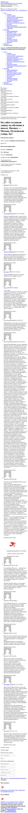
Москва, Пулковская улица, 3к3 (9, 10)
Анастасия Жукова (9, 252)
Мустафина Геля (8, 684)
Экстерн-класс (11, 36)
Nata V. (5, 287)
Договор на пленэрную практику (15, 22)
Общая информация (12, 31)
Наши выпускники (12, 25)
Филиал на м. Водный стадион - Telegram (12, 803)
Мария (5, 185)
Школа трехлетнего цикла (14, 35)
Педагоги (9, 24)
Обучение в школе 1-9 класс (14, 34)
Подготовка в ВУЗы (12, 41)
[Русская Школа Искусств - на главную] (11, 3)
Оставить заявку (8, 45)
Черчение (9, 38)
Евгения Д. (7, 272)
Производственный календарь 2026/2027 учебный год (15, 20)
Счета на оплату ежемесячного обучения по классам (15, 18)
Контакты (6, 43)
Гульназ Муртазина (9, 213)
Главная (3, 47)
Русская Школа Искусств (7, 791)
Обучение (6, 29)
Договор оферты (11, 15)
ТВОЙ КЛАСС (5, 2)
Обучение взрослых (12, 39)
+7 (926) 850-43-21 (22, 10)
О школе (9, 14)
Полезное (9, 42)
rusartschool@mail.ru (10, 811)
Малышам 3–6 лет (11, 32)
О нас (5, 13)
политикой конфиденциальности (17, 778)
